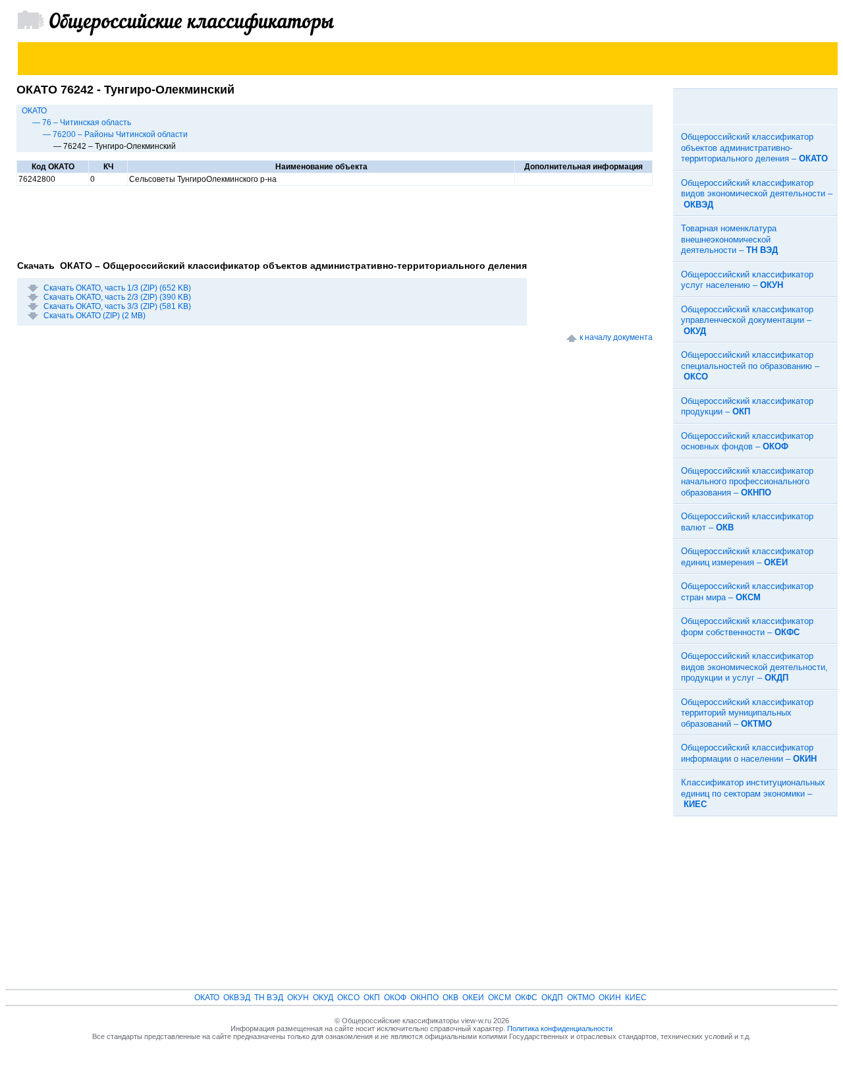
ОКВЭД (236, 997)
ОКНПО (424, 997)
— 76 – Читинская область (81, 122)
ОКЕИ (473, 997)
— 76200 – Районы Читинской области (115, 134)
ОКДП (552, 997)
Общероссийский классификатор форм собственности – (747, 626)
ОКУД (323, 997)
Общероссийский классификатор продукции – (747, 406)
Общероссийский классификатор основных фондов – (747, 441)
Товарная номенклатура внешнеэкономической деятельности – (729, 239)
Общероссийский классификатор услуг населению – (747, 280)
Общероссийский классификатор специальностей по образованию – (750, 365)
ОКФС (526, 997)
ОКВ (450, 997)
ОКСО (348, 997)
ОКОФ (395, 997)
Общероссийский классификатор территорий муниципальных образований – (747, 713)
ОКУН (298, 997)
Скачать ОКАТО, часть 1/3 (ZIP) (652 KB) (117, 288)
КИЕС (636, 997)
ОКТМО (581, 997)
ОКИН (610, 997)
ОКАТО (34, 110)
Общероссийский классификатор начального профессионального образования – (747, 481)
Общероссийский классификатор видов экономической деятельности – (756, 194)
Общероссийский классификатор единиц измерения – (747, 556)
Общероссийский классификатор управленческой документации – (747, 320)
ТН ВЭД (268, 997)
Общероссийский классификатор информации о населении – (749, 753)
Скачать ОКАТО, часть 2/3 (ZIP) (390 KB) (117, 297)
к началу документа (616, 337)
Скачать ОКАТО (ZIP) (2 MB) (94, 315)
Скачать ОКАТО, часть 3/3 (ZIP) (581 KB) (117, 306)
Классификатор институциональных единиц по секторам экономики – (753, 793)
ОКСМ (499, 997)
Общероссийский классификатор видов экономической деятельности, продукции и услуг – (754, 667)
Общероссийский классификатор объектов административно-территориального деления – (754, 147)
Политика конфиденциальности (559, 1028)
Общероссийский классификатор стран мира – (747, 591)
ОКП (372, 997)
